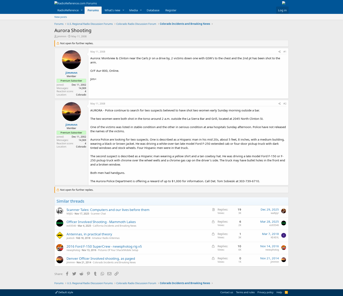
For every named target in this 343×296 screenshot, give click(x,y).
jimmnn (61, 36)
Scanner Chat (98, 213)
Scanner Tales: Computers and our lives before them (107, 209)
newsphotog (73, 250)
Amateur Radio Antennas (106, 238)
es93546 (71, 225)
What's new (112, 10)
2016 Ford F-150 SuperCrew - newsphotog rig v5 (104, 246)
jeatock (70, 238)
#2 (284, 103)
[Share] (279, 52)
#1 (284, 51)
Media (133, 10)
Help (279, 292)
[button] (82, 10)
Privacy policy (265, 292)
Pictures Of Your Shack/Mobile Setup (118, 250)
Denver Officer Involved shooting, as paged (100, 258)
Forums (93, 10)
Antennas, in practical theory (89, 234)
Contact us (226, 292)
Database (153, 10)
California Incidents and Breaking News (114, 225)
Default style (65, 292)
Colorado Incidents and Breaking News (114, 262)
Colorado (81, 94)
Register (170, 10)
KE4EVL (275, 237)
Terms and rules (245, 292)
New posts (60, 17)
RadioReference (68, 10)
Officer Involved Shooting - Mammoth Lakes (101, 221)
